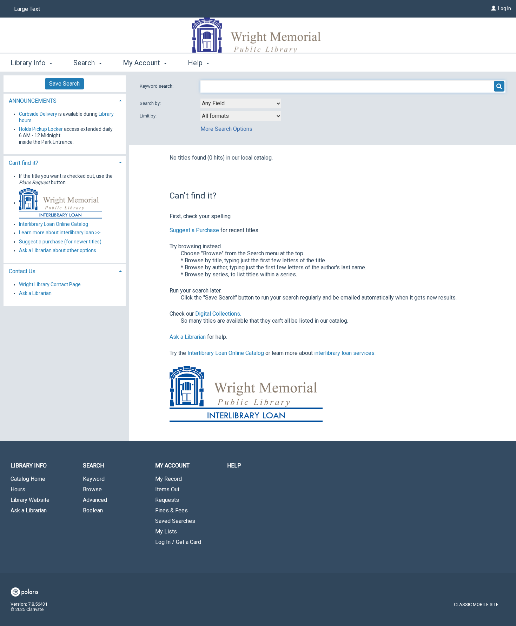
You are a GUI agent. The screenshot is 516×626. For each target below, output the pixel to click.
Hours (18, 489)
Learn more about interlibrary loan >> (60, 233)
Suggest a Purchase (194, 230)
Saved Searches (175, 521)
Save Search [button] (64, 83)
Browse (92, 489)
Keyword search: (157, 86)
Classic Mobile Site (476, 604)
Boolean (93, 510)
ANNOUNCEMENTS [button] (33, 100)
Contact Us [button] (22, 271)
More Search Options (226, 129)
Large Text (27, 9)
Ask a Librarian (188, 337)
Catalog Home (28, 479)
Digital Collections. (218, 313)
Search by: (151, 103)
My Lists (166, 531)
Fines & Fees (171, 510)
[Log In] (493, 8)
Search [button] (85, 63)
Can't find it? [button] (23, 163)
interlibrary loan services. (345, 353)
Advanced (95, 500)
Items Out (167, 489)
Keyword (94, 479)
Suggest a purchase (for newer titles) (60, 241)
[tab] (65, 100)
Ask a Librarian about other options (57, 250)
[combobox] (240, 103)
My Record (168, 479)
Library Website (30, 500)
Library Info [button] (29, 63)
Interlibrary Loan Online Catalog (225, 353)
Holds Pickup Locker (41, 129)
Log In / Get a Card (178, 542)
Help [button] (196, 63)
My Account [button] (142, 63)
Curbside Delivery (38, 114)
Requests (167, 500)
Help (234, 465)
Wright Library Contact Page (50, 284)
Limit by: (149, 116)
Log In (504, 8)
